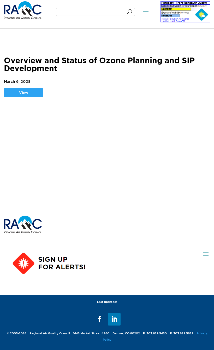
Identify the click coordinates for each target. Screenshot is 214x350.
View (23, 93)
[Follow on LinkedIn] (114, 319)
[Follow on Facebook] (99, 319)
